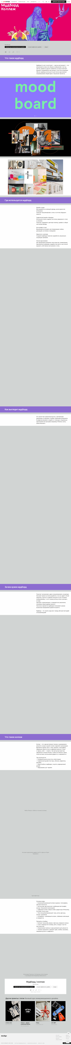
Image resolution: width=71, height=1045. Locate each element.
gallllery (67, 1035)
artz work (57, 1035)
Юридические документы (32, 1043)
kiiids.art (67, 1038)
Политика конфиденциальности (20, 1043)
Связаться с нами (41, 1043)
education (57, 1038)
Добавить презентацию (59, 1)
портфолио (14, 1)
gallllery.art (68, 1036)
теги (28, 1)
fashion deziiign (59, 1036)
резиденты (33, 1)
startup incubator (59, 1039)
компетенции (21, 1)
